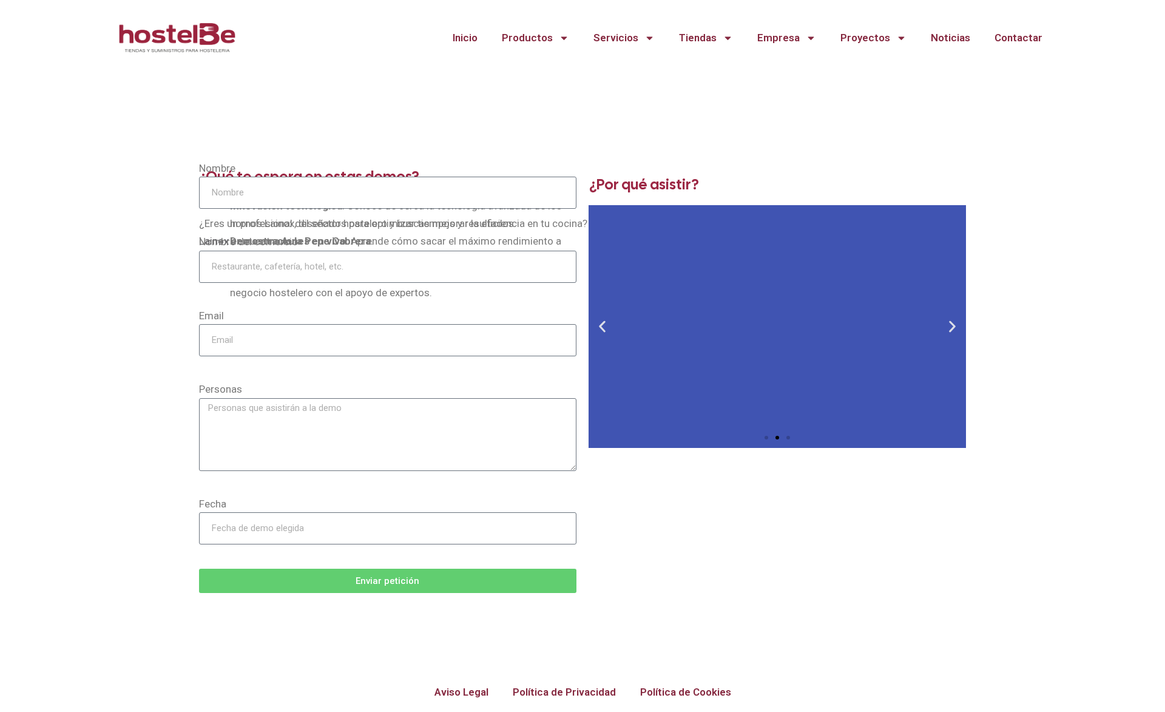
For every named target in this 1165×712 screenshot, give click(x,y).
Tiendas (698, 38)
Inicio (465, 38)
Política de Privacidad (564, 692)
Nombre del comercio (248, 242)
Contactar (1018, 38)
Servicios (615, 38)
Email (211, 316)
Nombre (217, 168)
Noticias (950, 38)
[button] (602, 326)
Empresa (778, 38)
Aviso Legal (461, 692)
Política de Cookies (685, 692)
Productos (527, 38)
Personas (220, 389)
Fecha (212, 504)
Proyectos (865, 38)
